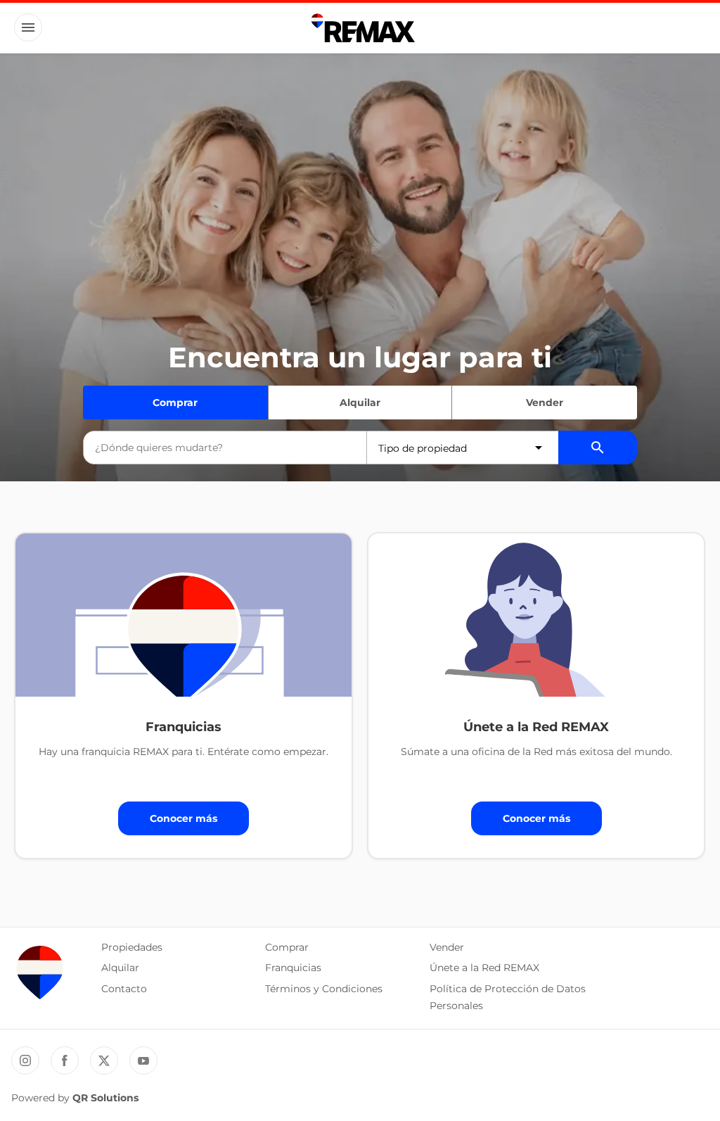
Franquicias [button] (293, 967)
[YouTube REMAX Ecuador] (143, 1060)
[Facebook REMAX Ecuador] (65, 1060)
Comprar (175, 402)
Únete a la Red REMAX (484, 967)
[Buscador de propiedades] (597, 447)
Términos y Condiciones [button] (323, 988)
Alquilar (360, 402)
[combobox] (225, 447)
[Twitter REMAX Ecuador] (104, 1060)
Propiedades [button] (131, 947)
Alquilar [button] (120, 967)
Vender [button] (447, 947)
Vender (544, 402)
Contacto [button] (124, 988)
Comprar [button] (287, 947)
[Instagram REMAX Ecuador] (25, 1060)
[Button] (28, 27)
